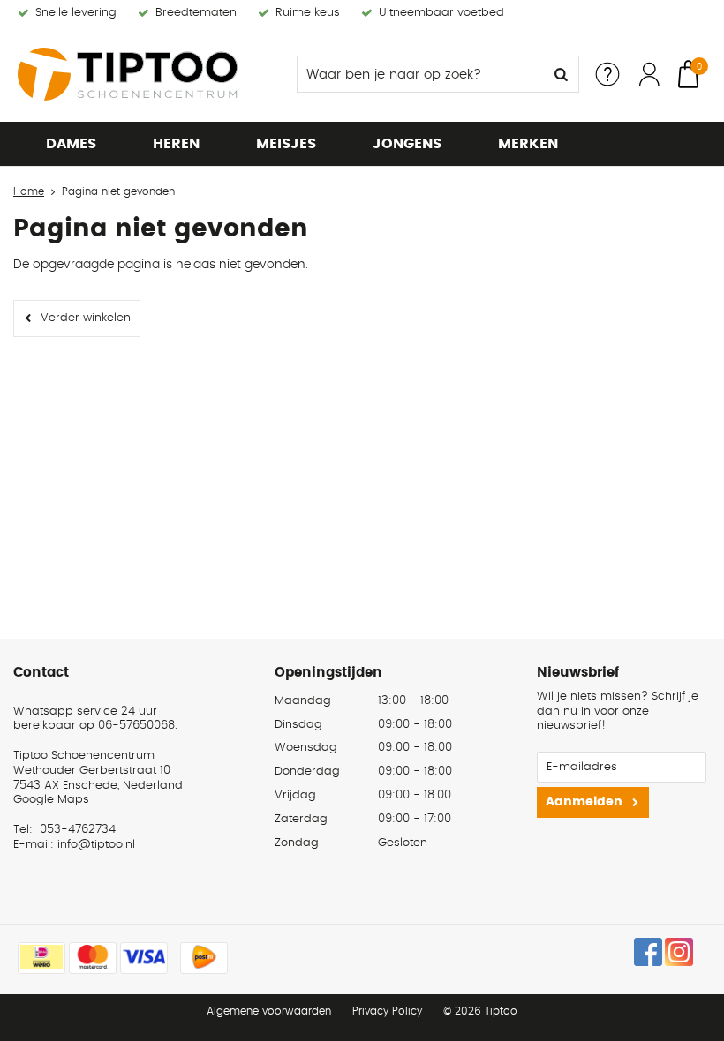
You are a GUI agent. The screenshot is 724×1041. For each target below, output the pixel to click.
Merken (528, 144)
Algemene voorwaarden (269, 1011)
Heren (176, 144)
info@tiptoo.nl (96, 844)
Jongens (407, 144)
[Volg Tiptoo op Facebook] (648, 952)
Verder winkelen (86, 318)
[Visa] (144, 958)
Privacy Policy (387, 1011)
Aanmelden (584, 802)
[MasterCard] (93, 958)
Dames (71, 144)
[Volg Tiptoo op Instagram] (679, 952)
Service (607, 74)
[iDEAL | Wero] (41, 958)
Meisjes (286, 144)
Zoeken (560, 74)
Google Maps (51, 799)
